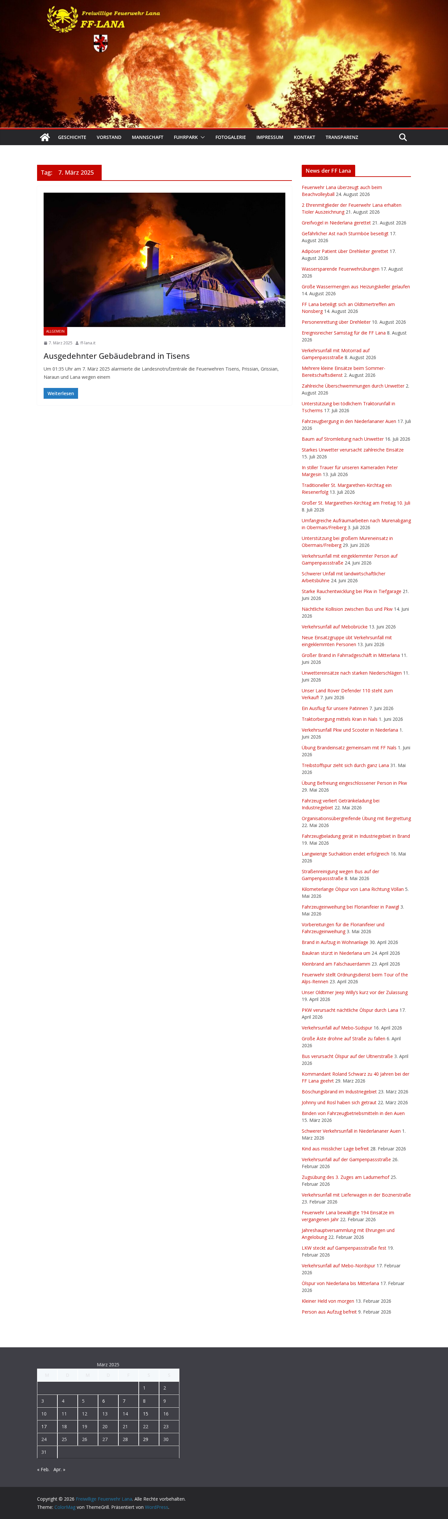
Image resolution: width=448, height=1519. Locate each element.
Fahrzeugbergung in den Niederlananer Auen (349, 421)
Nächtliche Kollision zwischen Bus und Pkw (347, 609)
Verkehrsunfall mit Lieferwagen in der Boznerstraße (356, 1195)
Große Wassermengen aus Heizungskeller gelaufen (356, 286)
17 (44, 1426)
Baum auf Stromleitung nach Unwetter (343, 439)
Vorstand (109, 137)
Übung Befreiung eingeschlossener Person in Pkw (354, 783)
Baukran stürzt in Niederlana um (336, 953)
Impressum (269, 137)
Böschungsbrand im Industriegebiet (339, 1091)
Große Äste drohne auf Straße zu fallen (343, 1038)
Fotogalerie (230, 137)
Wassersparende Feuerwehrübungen (340, 269)
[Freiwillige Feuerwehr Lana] (45, 137)
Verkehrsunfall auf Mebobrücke (335, 627)
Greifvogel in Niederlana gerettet (336, 223)
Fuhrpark (186, 137)
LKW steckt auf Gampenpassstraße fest (344, 1248)
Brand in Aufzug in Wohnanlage (335, 942)
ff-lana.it (87, 343)
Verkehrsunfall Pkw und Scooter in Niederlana (350, 730)
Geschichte (72, 137)
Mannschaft (147, 137)
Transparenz (342, 137)
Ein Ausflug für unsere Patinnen (335, 708)
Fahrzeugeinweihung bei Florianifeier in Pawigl (350, 907)
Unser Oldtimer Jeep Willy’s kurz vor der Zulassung (355, 992)
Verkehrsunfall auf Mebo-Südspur (337, 1028)
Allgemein (55, 331)
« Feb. (43, 1469)
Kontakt (304, 137)
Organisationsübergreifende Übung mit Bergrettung (356, 818)
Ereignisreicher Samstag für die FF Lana (344, 333)
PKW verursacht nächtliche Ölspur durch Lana (350, 1010)
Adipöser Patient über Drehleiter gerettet (345, 251)
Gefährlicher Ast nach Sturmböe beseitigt (345, 233)
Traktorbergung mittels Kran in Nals (339, 719)
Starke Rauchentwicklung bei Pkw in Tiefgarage (351, 591)
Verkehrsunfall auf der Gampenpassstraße (346, 1159)
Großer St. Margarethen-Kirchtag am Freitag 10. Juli (356, 503)
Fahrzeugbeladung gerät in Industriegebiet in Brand (356, 836)
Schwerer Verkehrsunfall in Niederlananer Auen (351, 1131)
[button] (201, 137)
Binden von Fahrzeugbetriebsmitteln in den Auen (353, 1113)
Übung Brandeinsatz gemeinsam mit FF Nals (349, 747)
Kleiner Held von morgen (328, 1301)
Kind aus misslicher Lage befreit (335, 1148)
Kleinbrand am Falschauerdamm (336, 964)
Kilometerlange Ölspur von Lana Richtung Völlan (353, 889)
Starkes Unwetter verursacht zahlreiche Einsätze (353, 450)
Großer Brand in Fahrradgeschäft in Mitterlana (351, 655)
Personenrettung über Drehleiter (336, 322)
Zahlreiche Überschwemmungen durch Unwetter (353, 386)
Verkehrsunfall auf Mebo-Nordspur (338, 1265)
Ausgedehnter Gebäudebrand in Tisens (117, 355)
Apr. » (59, 1469)
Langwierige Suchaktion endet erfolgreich (345, 854)
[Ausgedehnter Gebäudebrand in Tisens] (164, 260)
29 (145, 1439)
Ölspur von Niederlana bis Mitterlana (340, 1283)
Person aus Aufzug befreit (329, 1312)
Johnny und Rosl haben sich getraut (339, 1102)
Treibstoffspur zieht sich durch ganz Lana (345, 765)
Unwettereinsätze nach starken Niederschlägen (352, 673)
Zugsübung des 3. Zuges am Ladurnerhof (345, 1177)
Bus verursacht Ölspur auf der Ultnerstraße (347, 1056)
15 (145, 1414)
